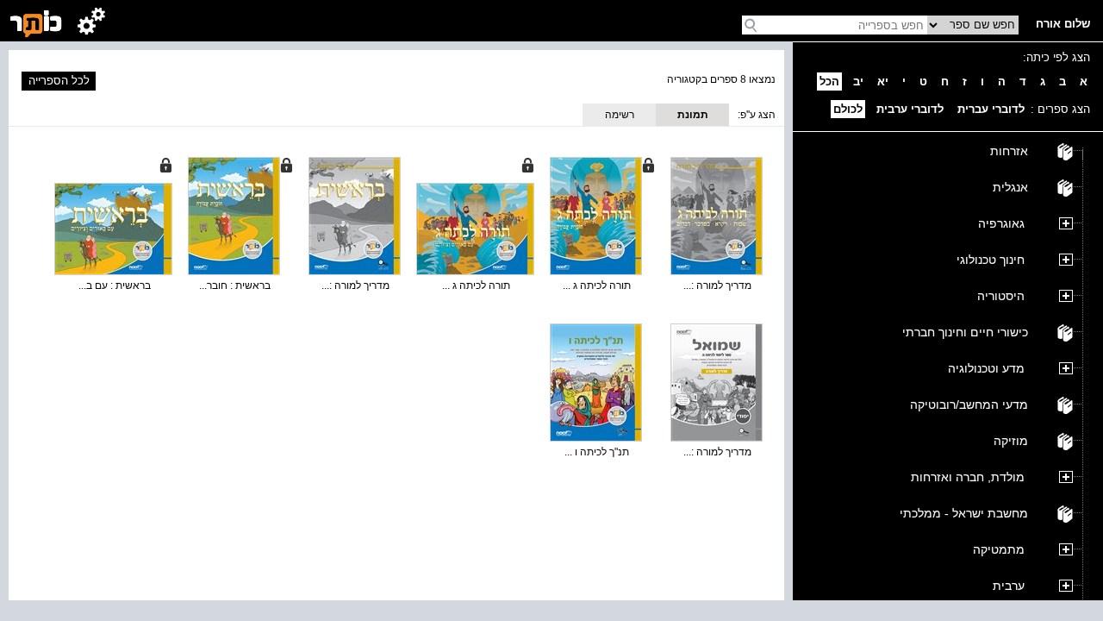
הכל (829, 81)
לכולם (848, 109)
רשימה (619, 115)
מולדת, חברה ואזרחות (968, 477)
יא (882, 81)
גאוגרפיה (1001, 223)
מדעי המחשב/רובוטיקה (969, 404)
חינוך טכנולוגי (991, 260)
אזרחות (1009, 151)
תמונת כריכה (692, 117)
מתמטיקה (999, 549)
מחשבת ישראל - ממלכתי (964, 513)
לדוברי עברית (991, 109)
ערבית (1009, 586)
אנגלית (1010, 187)
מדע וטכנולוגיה (986, 368)
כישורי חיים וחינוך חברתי (965, 332)
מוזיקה (1011, 441)
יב (858, 81)
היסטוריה (1001, 296)
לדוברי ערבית (910, 109)
